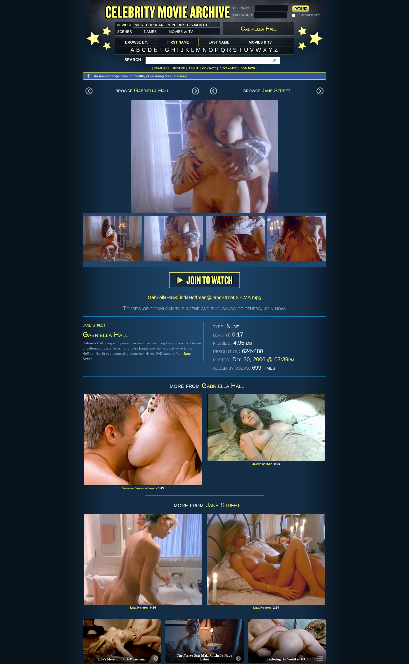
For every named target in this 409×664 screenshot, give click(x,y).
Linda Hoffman (139, 607)
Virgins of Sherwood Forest (139, 488)
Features (161, 68)
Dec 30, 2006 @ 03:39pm (263, 359)
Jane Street (276, 90)
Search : (133, 60)
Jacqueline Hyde (262, 464)
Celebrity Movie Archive (167, 12)
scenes (124, 31)
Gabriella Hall (151, 90)
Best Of (179, 68)
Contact (209, 68)
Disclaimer (228, 68)
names (150, 31)
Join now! (180, 76)
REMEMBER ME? (308, 15)
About (193, 68)
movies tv (181, 31)
